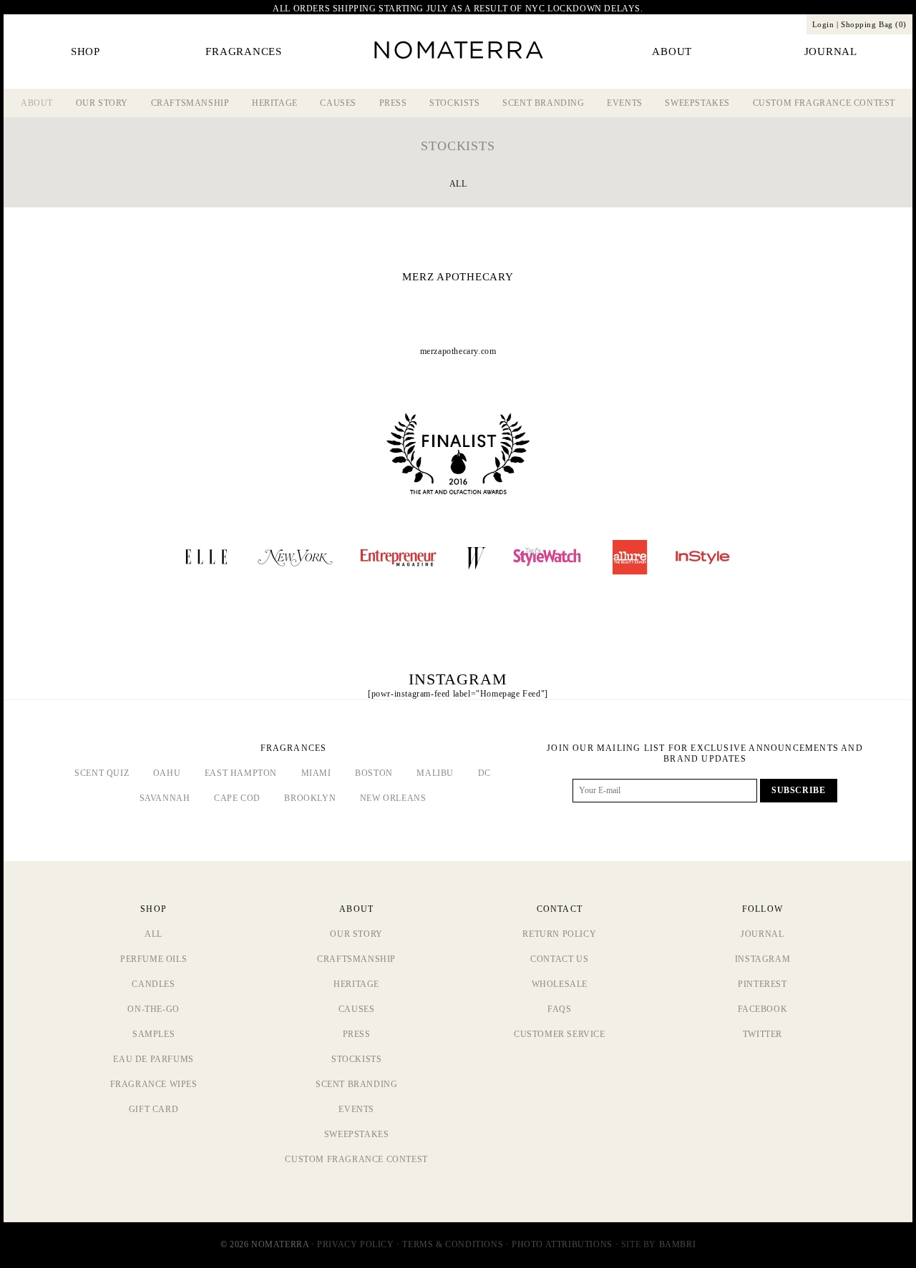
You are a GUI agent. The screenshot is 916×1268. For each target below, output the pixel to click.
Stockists (454, 103)
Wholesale (560, 984)
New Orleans (393, 798)
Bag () (874, 24)
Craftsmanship (190, 103)
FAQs (559, 1009)
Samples (153, 1034)
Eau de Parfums (153, 1059)
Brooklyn (310, 798)
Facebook (763, 1009)
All (458, 184)
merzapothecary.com (458, 351)
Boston (374, 773)
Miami (316, 773)
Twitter (762, 1034)
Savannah (165, 798)
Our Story (102, 103)
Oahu (166, 773)
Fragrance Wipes (154, 1084)
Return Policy (559, 934)
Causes (338, 103)
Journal (762, 934)
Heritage (275, 103)
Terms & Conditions (452, 1244)
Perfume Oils (153, 959)
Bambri (677, 1244)
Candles (153, 984)
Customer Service (559, 1034)
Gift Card (153, 1109)
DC (484, 773)
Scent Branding (543, 103)
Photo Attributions (562, 1244)
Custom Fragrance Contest (824, 103)
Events (625, 103)
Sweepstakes (697, 103)
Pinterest (762, 984)
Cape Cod (237, 798)
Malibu (435, 773)
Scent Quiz (101, 773)
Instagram (762, 959)
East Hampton (241, 773)
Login (823, 24)
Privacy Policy (355, 1244)
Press (393, 103)
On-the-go (153, 1009)
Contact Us (559, 959)
